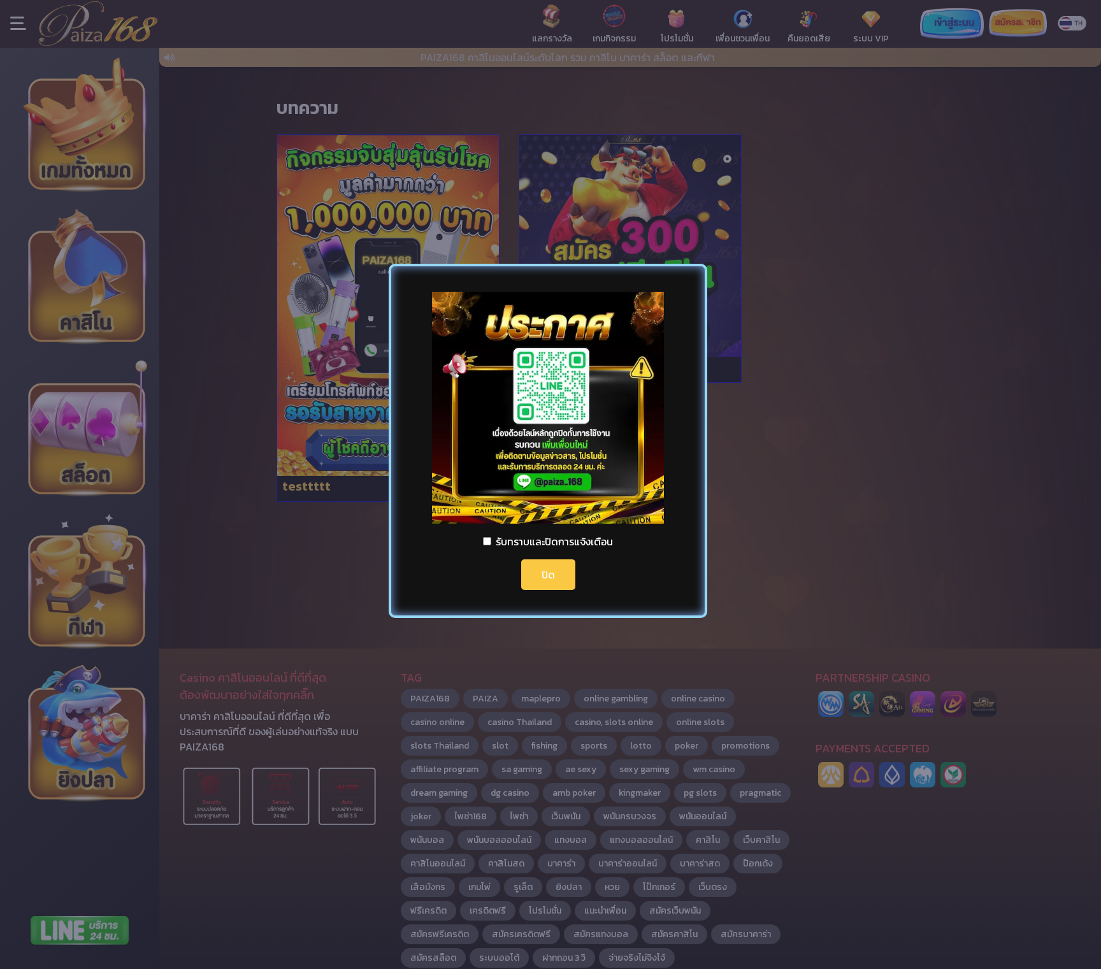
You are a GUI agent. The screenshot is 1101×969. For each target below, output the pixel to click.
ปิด (548, 574)
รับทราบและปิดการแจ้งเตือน (554, 541)
